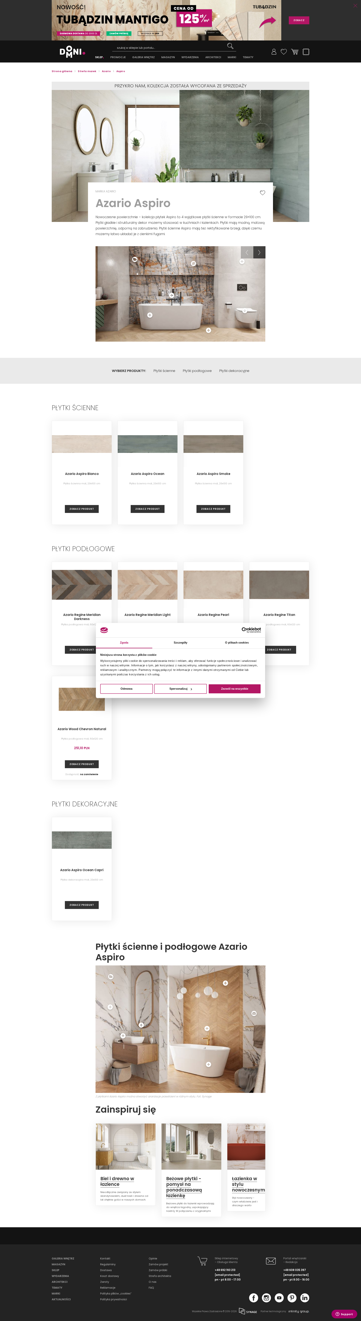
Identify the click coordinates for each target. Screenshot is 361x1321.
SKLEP (99, 57)
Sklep (55, 1270)
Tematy (57, 1288)
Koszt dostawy (109, 1276)
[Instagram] (266, 1301)
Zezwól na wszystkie (234, 688)
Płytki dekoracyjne (234, 371)
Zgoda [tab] (124, 642)
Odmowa (126, 688)
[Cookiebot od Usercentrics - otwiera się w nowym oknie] (244, 630)
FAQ (151, 1288)
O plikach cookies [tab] (237, 642)
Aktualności (61, 1299)
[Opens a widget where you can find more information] (344, 1314)
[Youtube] (279, 1301)
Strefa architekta (160, 1276)
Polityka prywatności (113, 1299)
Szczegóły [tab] (180, 642)
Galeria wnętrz (63, 1258)
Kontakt (105, 1258)
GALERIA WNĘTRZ (143, 57)
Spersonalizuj (178, 688)
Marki (56, 1293)
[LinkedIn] (304, 1301)
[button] (247, 252)
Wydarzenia (60, 1276)
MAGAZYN (168, 57)
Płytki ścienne (164, 371)
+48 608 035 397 (294, 1270)
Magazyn (58, 1264)
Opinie (153, 1258)
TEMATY (248, 57)
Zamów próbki (158, 1270)
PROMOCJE (118, 57)
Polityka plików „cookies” (115, 1293)
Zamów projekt (158, 1264)
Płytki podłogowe (197, 371)
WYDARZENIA (190, 57)
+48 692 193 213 (225, 1270)
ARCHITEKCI (213, 57)
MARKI (232, 57)
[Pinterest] (292, 1301)
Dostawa (106, 1270)
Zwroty (104, 1282)
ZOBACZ (299, 20)
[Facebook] (253, 1301)
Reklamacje (107, 1288)
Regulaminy (108, 1264)
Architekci (59, 1282)
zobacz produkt (82, 508)
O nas (152, 1282)
